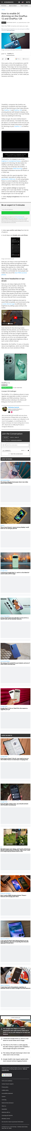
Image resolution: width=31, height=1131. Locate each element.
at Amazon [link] (7, 387)
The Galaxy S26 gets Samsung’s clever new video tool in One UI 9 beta (16, 1053)
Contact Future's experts (7, 1084)
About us (4, 1106)
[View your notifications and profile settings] (19, 2)
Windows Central (6, 1118)
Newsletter (27, 58)
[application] (15, 140)
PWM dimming (17, 168)
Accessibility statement (7, 1093)
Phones (3, 9)
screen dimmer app (8, 304)
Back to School (13, 5)
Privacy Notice (20, 218)
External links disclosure (7, 1102)
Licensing (4, 1099)
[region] (15, 443)
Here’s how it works (10, 30)
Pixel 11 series (24, 5)
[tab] (6, 450)
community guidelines (16, 440)
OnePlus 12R (18, 110)
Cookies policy (5, 1090)
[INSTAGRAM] (12, 412)
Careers (3, 1096)
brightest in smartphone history (11, 161)
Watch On (4, 323)
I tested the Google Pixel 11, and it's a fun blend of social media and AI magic (15, 1039)
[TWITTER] (9, 412)
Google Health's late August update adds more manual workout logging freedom (15, 1060)
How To (4, 22)
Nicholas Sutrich (12, 22)
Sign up (17, 437)
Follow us (19, 58)
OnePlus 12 (10, 53)
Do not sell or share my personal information (12, 1121)
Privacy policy (5, 1087)
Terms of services (18, 216)
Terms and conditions (7, 1080)
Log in (11, 437)
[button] (29, 2)
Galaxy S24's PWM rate (8, 179)
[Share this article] (2, 59)
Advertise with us (6, 1112)
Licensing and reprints (7, 1115)
